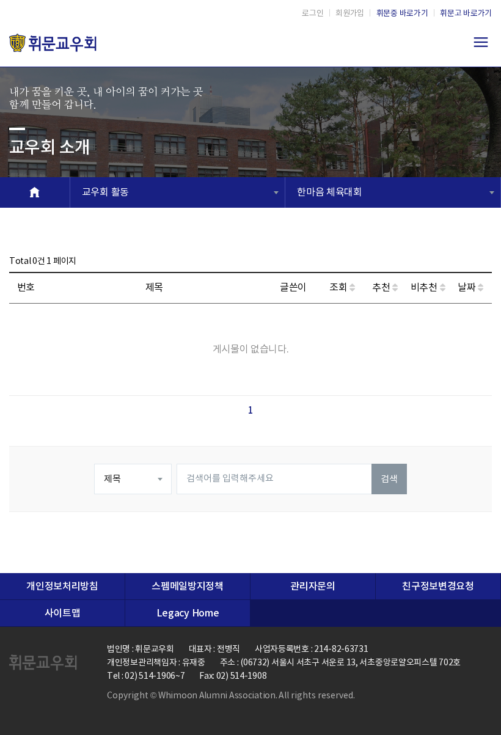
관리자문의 (312, 586)
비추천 (425, 287)
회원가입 (349, 13)
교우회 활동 (105, 192)
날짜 (468, 287)
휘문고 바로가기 (466, 13)
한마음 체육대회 (329, 192)
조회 (339, 287)
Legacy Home (187, 613)
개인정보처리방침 (62, 586)
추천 (382, 287)
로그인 (312, 13)
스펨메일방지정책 (187, 586)
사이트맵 (63, 613)
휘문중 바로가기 (402, 13)
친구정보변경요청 (438, 586)
